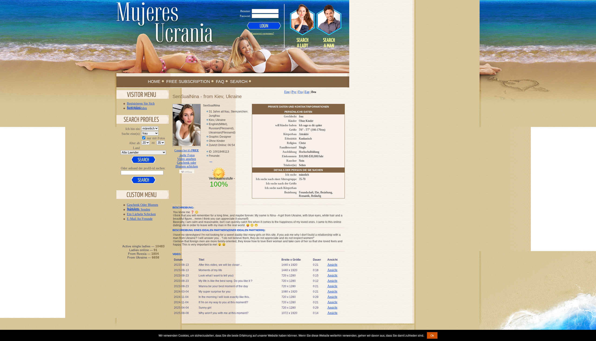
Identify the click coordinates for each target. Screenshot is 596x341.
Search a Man (329, 26)
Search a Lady (302, 26)
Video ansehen (186, 159)
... (211, 160)
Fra (300, 92)
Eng (287, 92)
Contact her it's (186, 150)
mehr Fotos (187, 155)
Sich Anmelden (137, 108)
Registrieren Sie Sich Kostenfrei (141, 103)
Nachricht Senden (138, 209)
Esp (307, 92)
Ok (432, 335)
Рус (293, 92)
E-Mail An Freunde (139, 218)
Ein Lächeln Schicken (141, 214)
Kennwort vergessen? (262, 33)
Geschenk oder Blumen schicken (187, 164)
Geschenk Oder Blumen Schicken (142, 204)
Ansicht (332, 264)
